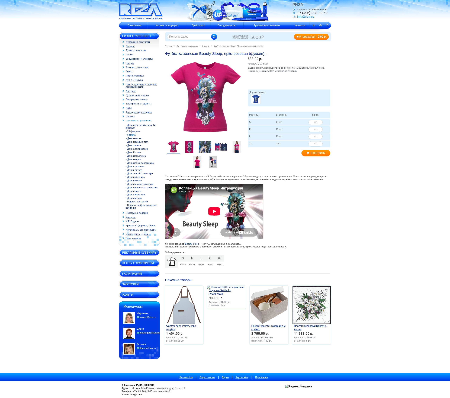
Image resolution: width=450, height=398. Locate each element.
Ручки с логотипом (136, 50)
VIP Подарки (132, 221)
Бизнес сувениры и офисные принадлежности (141, 85)
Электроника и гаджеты (138, 103)
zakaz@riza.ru (148, 317)
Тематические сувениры (139, 112)
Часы (128, 108)
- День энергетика (135, 194)
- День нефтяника (135, 177)
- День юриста (133, 191)
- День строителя (135, 166)
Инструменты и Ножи (137, 234)
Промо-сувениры (135, 75)
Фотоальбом (186, 377)
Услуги (127, 294)
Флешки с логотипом (137, 67)
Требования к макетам (267, 25)
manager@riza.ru (150, 332)
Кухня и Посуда (134, 80)
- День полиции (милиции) (139, 184)
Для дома (131, 91)
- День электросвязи (137, 149)
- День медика (133, 159)
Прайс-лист (198, 25)
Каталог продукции (167, 25)
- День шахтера (134, 170)
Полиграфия (132, 273)
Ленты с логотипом (138, 263)
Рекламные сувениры (139, 252)
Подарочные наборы (136, 99)
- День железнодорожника (140, 163)
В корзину (318, 153)
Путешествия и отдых (137, 95)
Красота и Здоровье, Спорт (140, 225)
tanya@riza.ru (148, 348)
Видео (225, 377)
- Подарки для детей (137, 201)
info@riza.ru (305, 16)
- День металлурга (136, 156)
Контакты (300, 25)
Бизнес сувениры (136, 36)
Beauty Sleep (192, 244)
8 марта (205, 46)
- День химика (133, 145)
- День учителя (134, 180)
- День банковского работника (142, 187)
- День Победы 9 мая (137, 142)
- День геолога (133, 138)
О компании (135, 25)
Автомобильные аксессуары (141, 229)
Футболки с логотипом (138, 42)
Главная (168, 46)
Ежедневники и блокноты (139, 59)
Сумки (129, 54)
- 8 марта (131, 134)
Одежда (130, 46)
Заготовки (130, 284)
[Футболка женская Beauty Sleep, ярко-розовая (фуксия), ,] (205, 97)
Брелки (130, 63)
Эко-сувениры (133, 238)
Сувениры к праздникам (138, 120)
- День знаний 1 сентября (139, 173)
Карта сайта (242, 377)
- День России (133, 152)
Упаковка (130, 217)
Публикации (261, 377)
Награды (130, 116)
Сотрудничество (227, 25)
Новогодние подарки (137, 213)
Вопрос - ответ (207, 377)
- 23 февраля (133, 131)
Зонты (129, 71)
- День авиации (134, 198)
